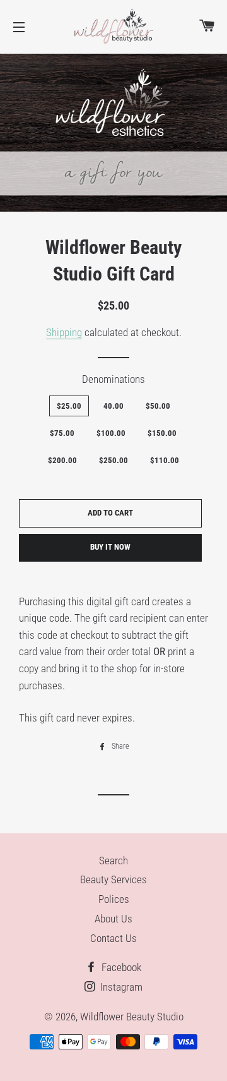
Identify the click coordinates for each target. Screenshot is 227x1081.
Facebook (120, 967)
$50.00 (158, 406)
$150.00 (162, 433)
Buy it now (110, 547)
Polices (113, 899)
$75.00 (62, 433)
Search (113, 860)
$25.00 (69, 406)
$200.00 (62, 460)
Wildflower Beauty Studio (131, 1016)
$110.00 (164, 460)
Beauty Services (113, 879)
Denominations (113, 379)
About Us (113, 918)
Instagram (120, 987)
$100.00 (110, 433)
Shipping (64, 332)
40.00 (113, 406)
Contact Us (113, 938)
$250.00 (113, 460)
